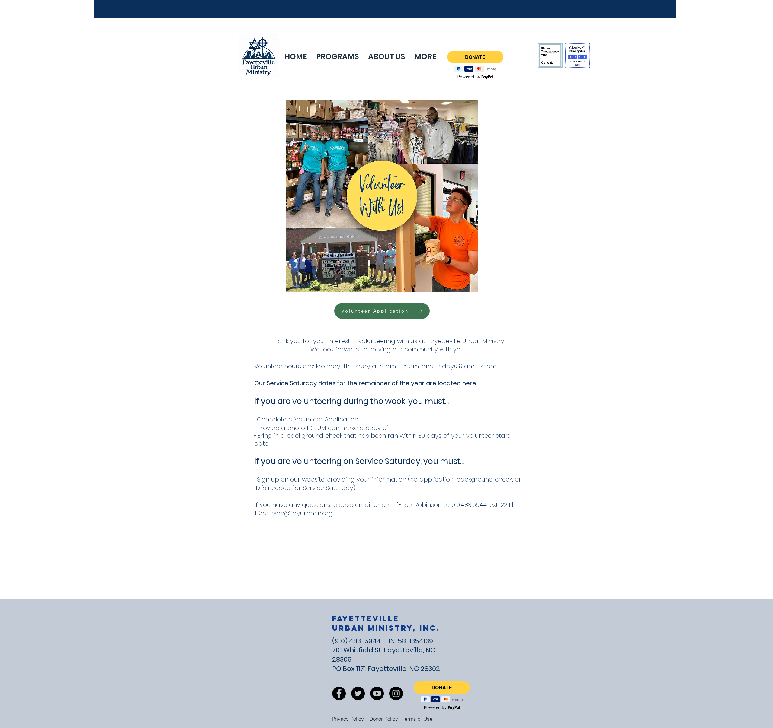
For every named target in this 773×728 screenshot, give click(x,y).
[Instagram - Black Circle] (396, 693)
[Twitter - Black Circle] (358, 693)
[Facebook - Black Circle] (339, 693)
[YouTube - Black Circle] (377, 693)
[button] (425, 56)
